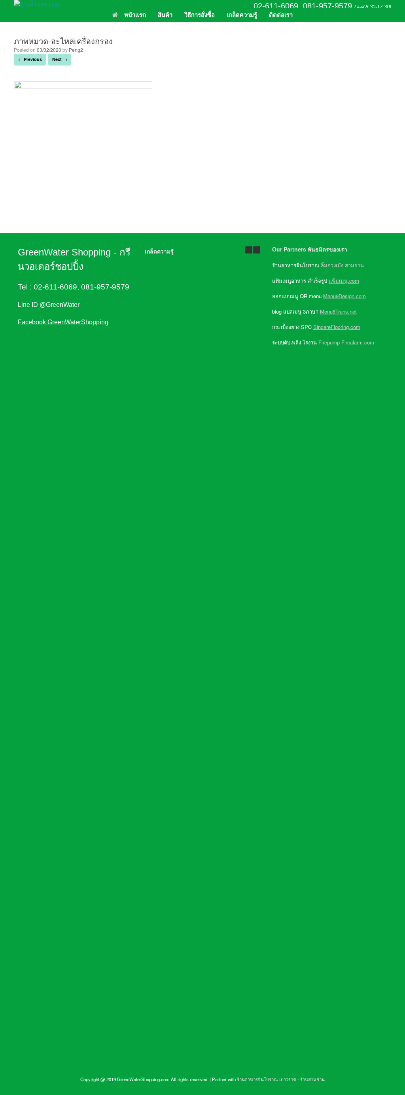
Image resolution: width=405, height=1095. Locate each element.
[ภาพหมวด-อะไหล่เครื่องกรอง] (83, 86)
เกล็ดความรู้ (242, 14)
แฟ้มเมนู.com (344, 280)
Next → (59, 59)
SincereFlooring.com (336, 327)
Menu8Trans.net (338, 311)
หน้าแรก (135, 14)
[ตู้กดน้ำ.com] (37, 4)
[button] (256, 249)
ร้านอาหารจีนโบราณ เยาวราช (266, 1079)
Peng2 (76, 49)
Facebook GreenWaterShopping (63, 322)
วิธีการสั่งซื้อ (199, 14)
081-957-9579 (327, 6)
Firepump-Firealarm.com (346, 342)
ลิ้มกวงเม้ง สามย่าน (342, 265)
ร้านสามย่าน (312, 1079)
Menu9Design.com (344, 296)
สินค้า (165, 14)
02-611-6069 (276, 6)
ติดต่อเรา (281, 14)
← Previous (30, 59)
